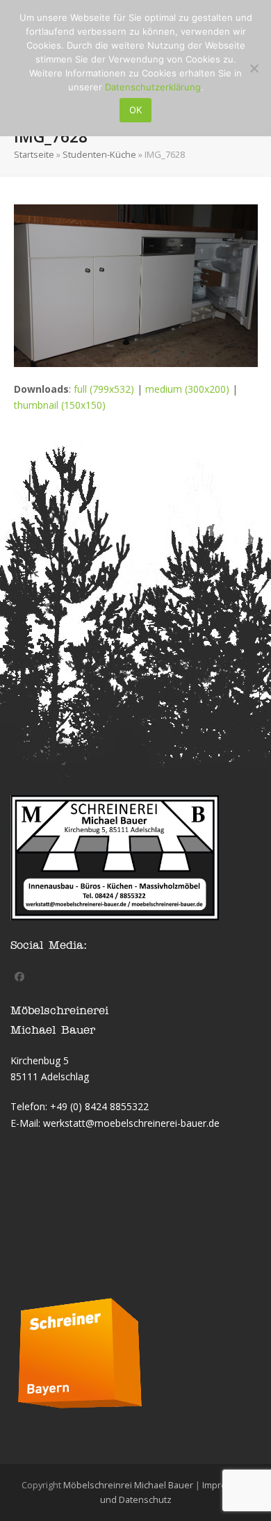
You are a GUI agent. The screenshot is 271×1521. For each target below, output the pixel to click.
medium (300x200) (187, 389)
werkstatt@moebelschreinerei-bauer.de (131, 1123)
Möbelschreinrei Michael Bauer (128, 1485)
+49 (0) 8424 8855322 (99, 1106)
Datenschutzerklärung (153, 86)
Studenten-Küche (99, 154)
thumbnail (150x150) (60, 405)
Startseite (34, 154)
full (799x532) (104, 389)
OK (135, 109)
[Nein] (254, 68)
